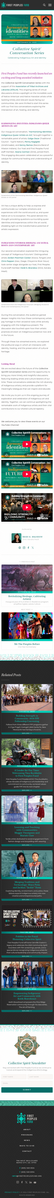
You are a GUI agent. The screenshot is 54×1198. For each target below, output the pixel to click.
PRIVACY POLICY (12, 1192)
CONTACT (27, 1151)
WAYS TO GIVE (27, 1146)
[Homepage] (27, 1118)
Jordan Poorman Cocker (19, 258)
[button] (50, 5)
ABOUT (27, 1129)
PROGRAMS (27, 1135)
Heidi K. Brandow (28, 268)
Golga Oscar (33, 139)
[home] (15, 5)
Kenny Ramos (26, 145)
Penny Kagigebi (32, 142)
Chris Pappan (7, 261)
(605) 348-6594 (26, 1172)
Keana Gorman (22, 152)
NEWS (27, 1140)
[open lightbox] (27, 181)
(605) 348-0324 (26, 1168)
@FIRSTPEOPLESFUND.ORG (27, 1176)
